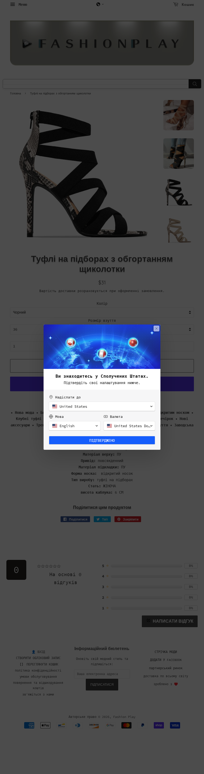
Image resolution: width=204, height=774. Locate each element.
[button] (102, 406)
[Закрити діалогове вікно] (156, 328)
